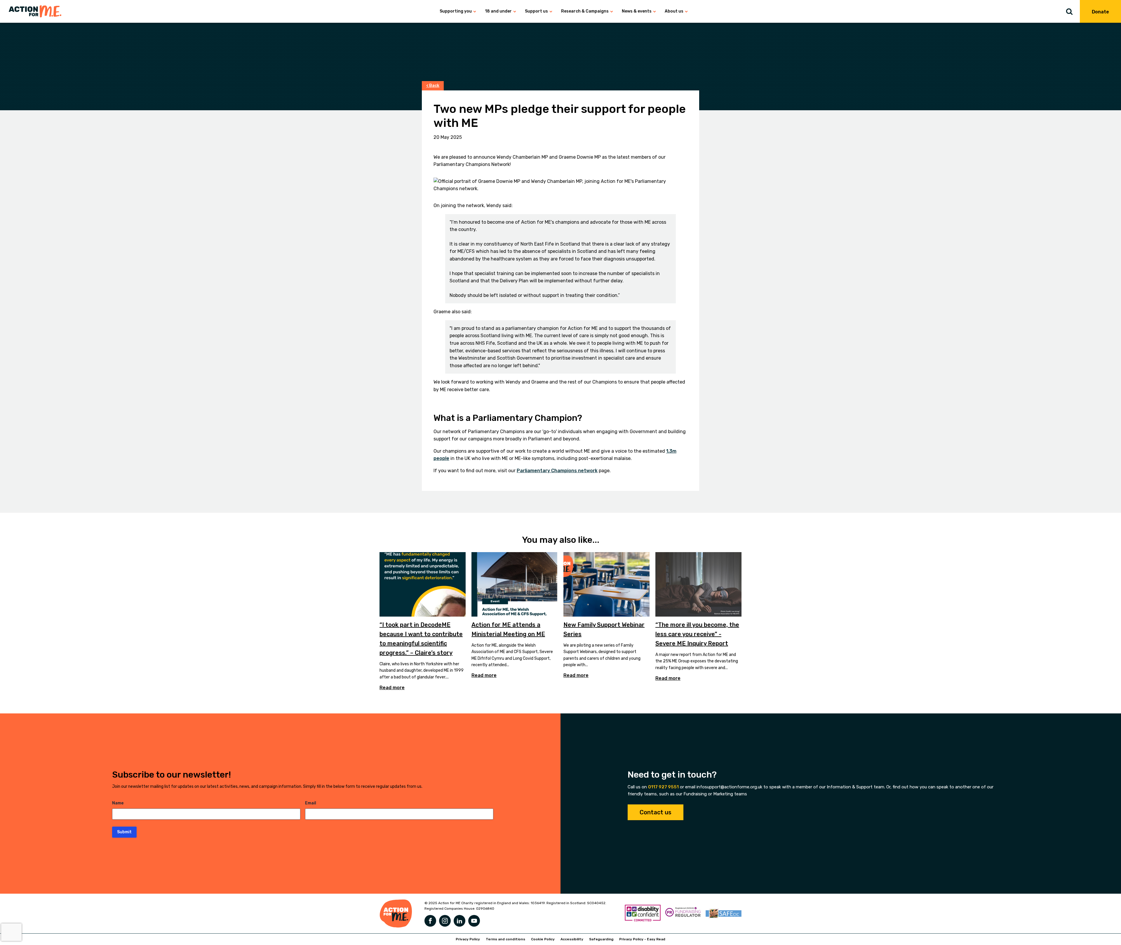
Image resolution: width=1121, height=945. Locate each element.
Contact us (655, 812)
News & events (637, 11)
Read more (392, 687)
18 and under (498, 11)
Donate (1100, 12)
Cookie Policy (543, 939)
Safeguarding (601, 939)
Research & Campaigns (585, 11)
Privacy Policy (468, 939)
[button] (1073, 11)
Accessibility (571, 939)
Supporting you (456, 11)
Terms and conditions (505, 939)
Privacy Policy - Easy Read (642, 939)
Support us (536, 11)
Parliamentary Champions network (557, 470)
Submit (124, 832)
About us (674, 11)
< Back (432, 85)
